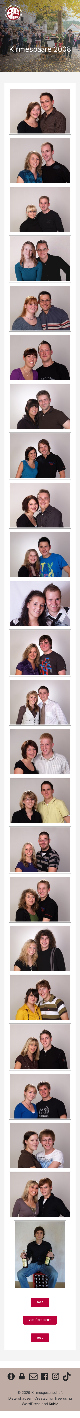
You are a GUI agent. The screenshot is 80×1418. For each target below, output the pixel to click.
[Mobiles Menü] (73, 13)
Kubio (53, 1404)
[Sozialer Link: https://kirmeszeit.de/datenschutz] (23, 1376)
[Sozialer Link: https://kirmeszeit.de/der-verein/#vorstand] (34, 1376)
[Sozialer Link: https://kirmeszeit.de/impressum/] (12, 1376)
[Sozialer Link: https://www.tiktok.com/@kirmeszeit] (67, 1376)
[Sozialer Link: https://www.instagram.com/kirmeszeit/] (56, 1376)
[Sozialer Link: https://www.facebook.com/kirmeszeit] (45, 1376)
